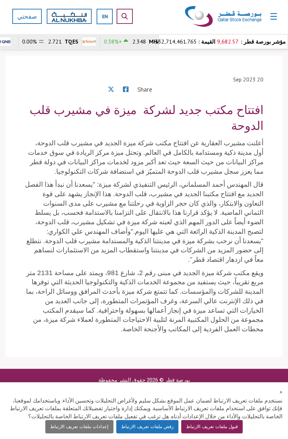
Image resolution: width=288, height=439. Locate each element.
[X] (111, 89)
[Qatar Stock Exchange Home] (223, 16)
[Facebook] (126, 89)
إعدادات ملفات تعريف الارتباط (79, 426)
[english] (105, 16)
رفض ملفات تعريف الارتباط (147, 426)
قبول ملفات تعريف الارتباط (212, 426)
